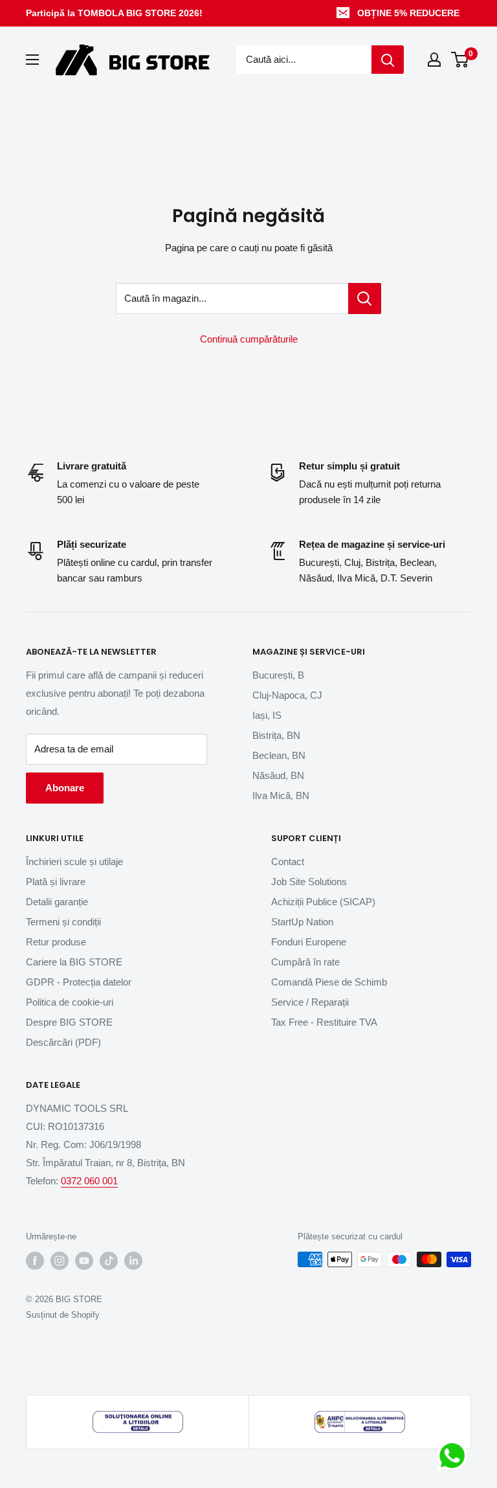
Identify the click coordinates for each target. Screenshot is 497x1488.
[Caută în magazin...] (364, 298)
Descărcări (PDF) (63, 1042)
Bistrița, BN (276, 735)
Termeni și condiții (63, 921)
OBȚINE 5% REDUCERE (408, 13)
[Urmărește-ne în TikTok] (109, 1261)
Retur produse (56, 941)
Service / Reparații (310, 1002)
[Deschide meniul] (32, 59)
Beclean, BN (278, 755)
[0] (460, 59)
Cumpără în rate (305, 961)
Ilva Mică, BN (280, 795)
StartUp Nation (302, 921)
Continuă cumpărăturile (249, 338)
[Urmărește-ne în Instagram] (59, 1261)
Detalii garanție (57, 901)
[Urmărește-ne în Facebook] (35, 1261)
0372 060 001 (89, 1180)
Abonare (64, 787)
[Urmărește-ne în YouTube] (84, 1261)
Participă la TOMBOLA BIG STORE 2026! (114, 13)
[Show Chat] (455, 1455)
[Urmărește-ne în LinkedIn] (133, 1261)
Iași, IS (267, 715)
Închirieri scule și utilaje (74, 861)
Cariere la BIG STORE (74, 961)
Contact (287, 861)
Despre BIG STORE (69, 1022)
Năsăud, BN (278, 775)
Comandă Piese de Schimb (329, 981)
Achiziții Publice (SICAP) (323, 901)
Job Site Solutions (309, 881)
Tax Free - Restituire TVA (324, 1022)
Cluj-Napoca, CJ (287, 695)
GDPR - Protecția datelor (78, 981)
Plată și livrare (55, 881)
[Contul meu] (434, 59)
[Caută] (387, 59)
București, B (278, 675)
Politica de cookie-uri (69, 1002)
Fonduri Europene (308, 941)
